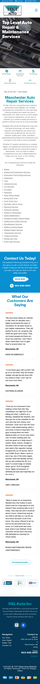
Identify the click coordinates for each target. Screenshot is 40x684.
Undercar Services (11, 236)
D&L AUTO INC (10, 92)
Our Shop (6, 638)
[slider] (9, 312)
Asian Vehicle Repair (12, 195)
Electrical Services (11, 207)
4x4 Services (9, 187)
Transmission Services (12, 233)
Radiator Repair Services (13, 230)
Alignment (8, 193)
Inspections (8, 178)
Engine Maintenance (12, 216)
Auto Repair (22, 92)
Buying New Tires (11, 198)
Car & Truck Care (10, 201)
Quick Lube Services (12, 242)
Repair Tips (6, 643)
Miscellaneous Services (13, 224)
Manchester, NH (12, 349)
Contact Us (6, 645)
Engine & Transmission (12, 213)
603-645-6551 (14, 609)
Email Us (34, 656)
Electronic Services (11, 210)
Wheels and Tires (10, 239)
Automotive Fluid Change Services (17, 175)
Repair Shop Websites (28, 666)
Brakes (6, 169)
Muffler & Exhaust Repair (13, 227)
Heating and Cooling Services (15, 221)
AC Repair (8, 190)
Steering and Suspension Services (17, 172)
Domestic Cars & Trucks (13, 204)
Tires (6, 181)
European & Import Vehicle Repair (16, 218)
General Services (10, 184)
